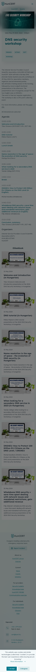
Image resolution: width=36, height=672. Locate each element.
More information (16, 661)
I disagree (24, 669)
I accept (12, 669)
